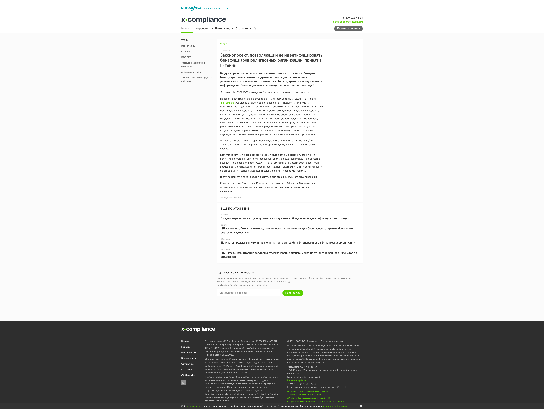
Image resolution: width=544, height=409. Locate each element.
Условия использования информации (304, 395)
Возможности (224, 28)
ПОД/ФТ (224, 44)
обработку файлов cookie (335, 406)
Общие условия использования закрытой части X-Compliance (315, 402)
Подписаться (293, 293)
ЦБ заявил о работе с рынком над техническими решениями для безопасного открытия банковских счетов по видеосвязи (287, 230)
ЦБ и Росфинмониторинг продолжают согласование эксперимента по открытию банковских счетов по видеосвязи (289, 255)
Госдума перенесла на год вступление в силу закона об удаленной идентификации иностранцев (285, 218)
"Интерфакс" (227, 103)
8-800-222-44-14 (353, 18)
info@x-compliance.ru (298, 380)
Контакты (186, 369)
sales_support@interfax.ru (348, 22)
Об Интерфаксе (189, 375)
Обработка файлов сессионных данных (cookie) (309, 398)
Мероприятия (204, 28)
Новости (187, 28)
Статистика (243, 28)
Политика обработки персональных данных (307, 391)
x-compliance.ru (195, 406)
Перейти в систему (348, 28)
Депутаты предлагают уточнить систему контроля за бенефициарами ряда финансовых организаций (288, 242)
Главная (185, 341)
